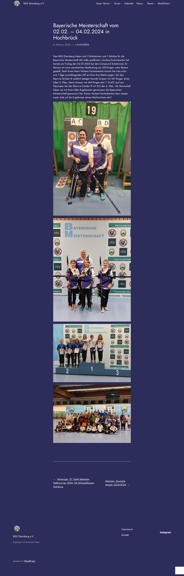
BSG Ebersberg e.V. (34, 3)
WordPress (29, 561)
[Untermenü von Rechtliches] (170, 3)
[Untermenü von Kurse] (121, 3)
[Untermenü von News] (143, 3)
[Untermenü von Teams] (154, 3)
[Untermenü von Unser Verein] (110, 3)
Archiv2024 (83, 44)
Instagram (165, 532)
